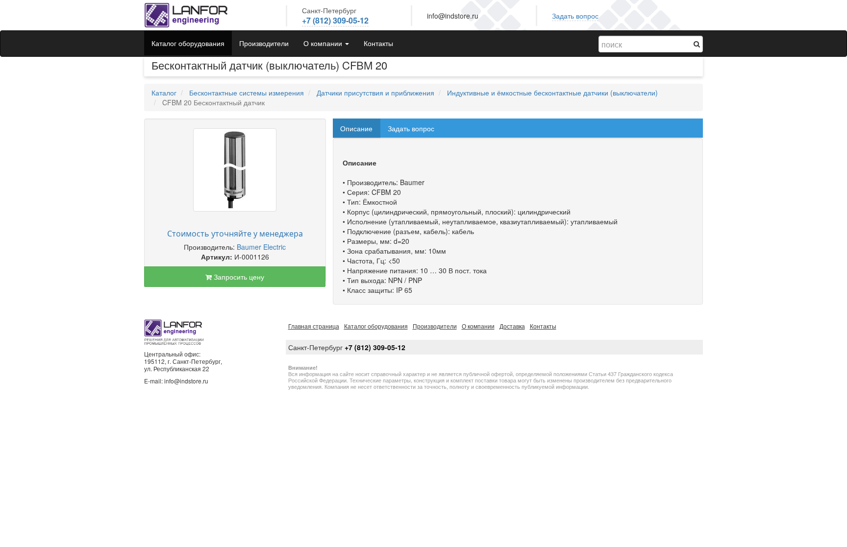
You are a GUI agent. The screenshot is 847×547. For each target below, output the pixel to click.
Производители (264, 43)
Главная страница (313, 326)
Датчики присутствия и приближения (375, 92)
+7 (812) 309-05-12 (335, 20)
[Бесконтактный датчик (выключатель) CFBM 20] (234, 170)
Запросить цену (238, 277)
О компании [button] (323, 43)
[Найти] (697, 43)
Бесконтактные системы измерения (246, 92)
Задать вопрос (575, 16)
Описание (356, 128)
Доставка (512, 326)
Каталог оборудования (187, 43)
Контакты (378, 43)
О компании (478, 326)
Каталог (163, 92)
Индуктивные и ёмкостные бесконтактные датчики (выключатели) (552, 92)
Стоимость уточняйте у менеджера (235, 233)
